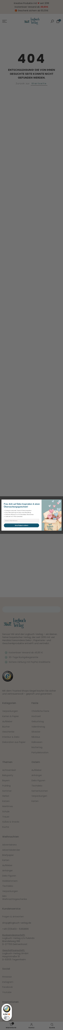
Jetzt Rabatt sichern (21, 525)
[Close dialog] (59, 501)
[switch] (6, 1018)
